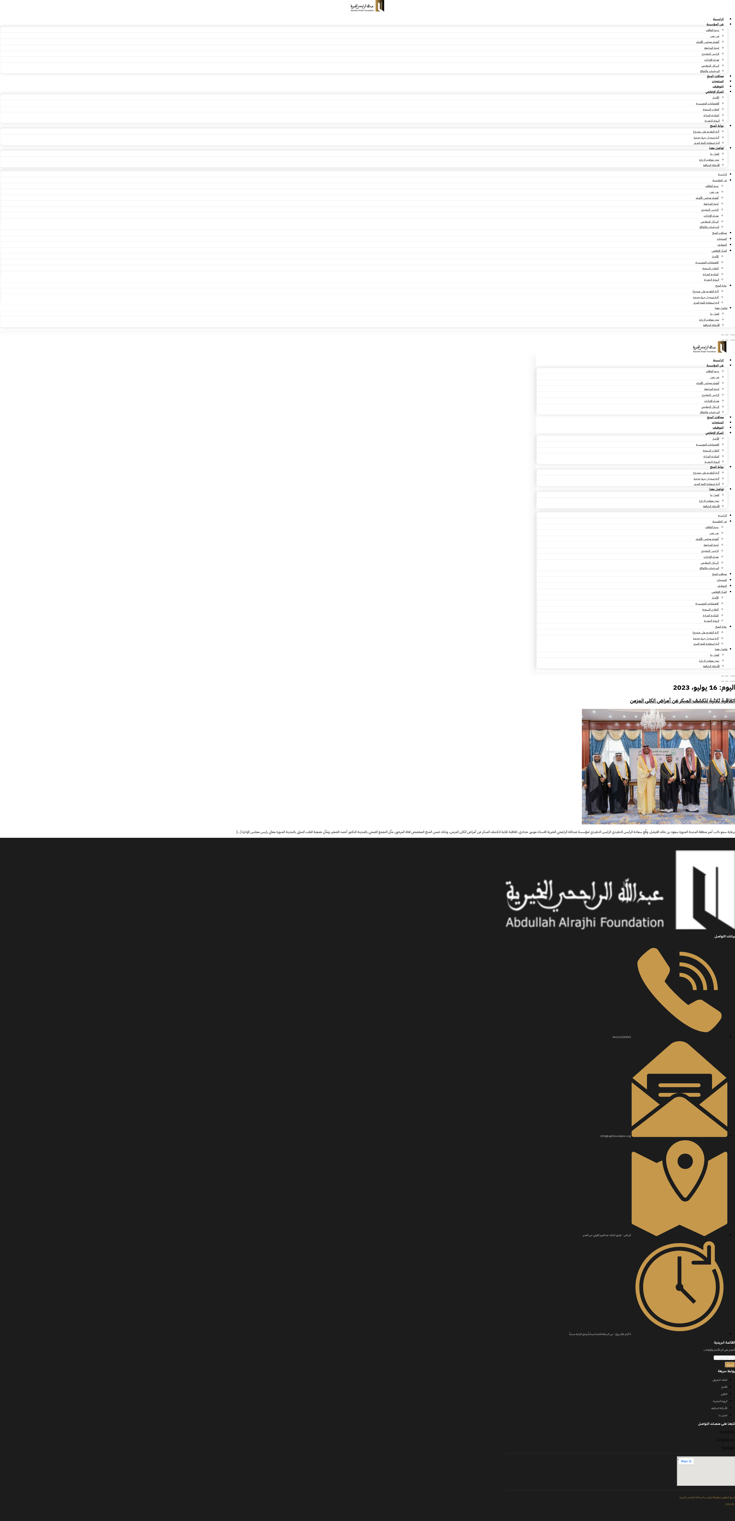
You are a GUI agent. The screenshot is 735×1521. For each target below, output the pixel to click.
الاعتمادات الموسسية (707, 103)
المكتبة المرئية (711, 115)
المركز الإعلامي (714, 91)
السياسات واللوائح (710, 71)
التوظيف (718, 86)
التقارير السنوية (711, 109)
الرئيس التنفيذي (710, 54)
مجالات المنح (715, 76)
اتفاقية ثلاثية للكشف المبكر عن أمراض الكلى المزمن (682, 700)
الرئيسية (718, 19)
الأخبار (715, 97)
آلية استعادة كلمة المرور (707, 143)
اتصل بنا (714, 154)
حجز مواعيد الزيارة (709, 160)
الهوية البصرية (712, 121)
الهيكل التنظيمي (710, 66)
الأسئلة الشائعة (711, 165)
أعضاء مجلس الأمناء (707, 42)
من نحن (714, 36)
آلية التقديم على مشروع (706, 131)
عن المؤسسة (715, 24)
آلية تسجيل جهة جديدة (706, 137)
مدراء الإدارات (711, 60)
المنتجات (718, 81)
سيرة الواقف (712, 30)
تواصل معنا (716, 148)
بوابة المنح (717, 126)
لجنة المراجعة (711, 48)
